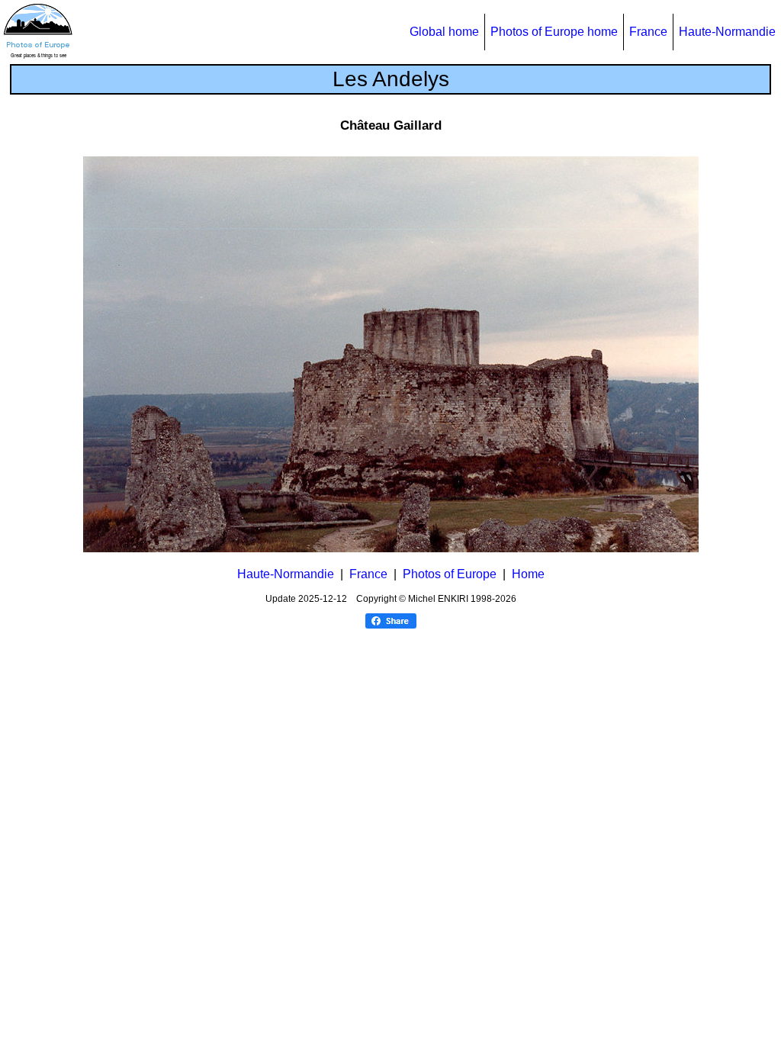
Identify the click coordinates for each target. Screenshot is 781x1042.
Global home (444, 31)
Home (528, 574)
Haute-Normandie (727, 31)
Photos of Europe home (554, 31)
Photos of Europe (450, 574)
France (648, 31)
